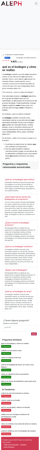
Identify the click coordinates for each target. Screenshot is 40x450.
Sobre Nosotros (8, 447)
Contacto (23, 445)
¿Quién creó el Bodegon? (16, 270)
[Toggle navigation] (36, 3)
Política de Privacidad (10, 445)
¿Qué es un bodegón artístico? (19, 246)
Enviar (34, 334)
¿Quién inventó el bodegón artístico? (17, 223)
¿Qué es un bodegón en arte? (18, 291)
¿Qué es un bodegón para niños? (20, 179)
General (7, 57)
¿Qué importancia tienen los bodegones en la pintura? (18, 198)
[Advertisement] (20, 27)
